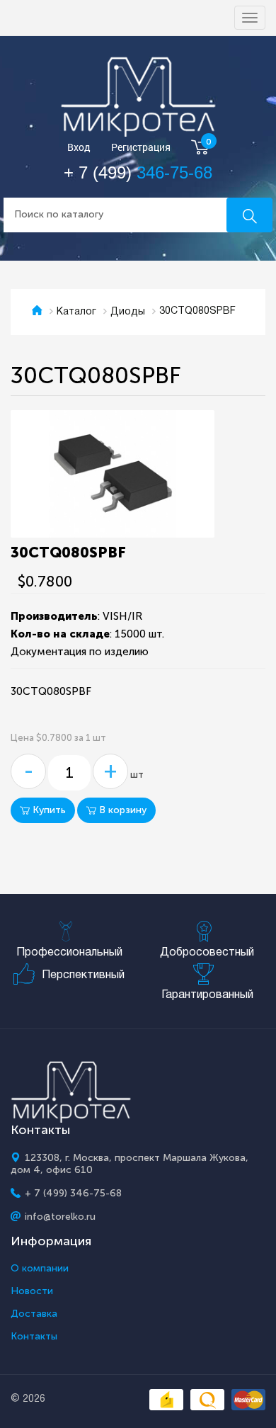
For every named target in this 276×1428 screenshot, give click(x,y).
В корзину (121, 810)
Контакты (34, 1336)
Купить (48, 810)
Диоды (127, 312)
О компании (40, 1268)
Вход (79, 148)
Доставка (34, 1314)
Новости (32, 1291)
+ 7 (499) (138, 172)
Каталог (76, 312)
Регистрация (141, 148)
